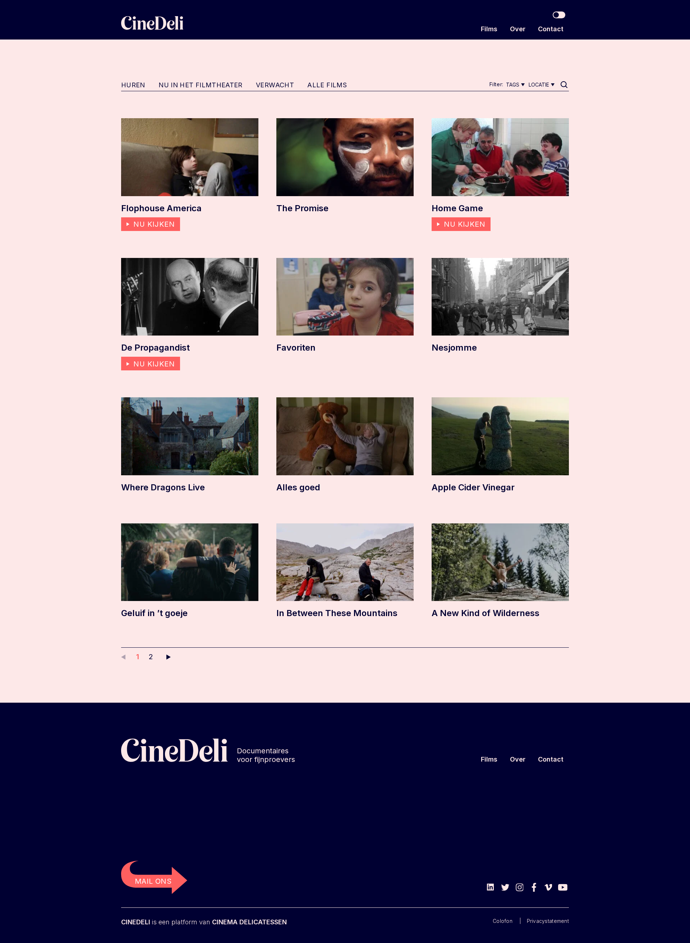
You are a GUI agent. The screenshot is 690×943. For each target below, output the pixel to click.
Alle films (327, 85)
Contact (551, 29)
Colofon (502, 921)
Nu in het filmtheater (200, 85)
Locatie (539, 85)
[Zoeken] (565, 85)
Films (489, 29)
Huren (133, 85)
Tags (512, 85)
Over (517, 29)
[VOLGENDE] (167, 656)
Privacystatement (548, 921)
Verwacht (275, 85)
